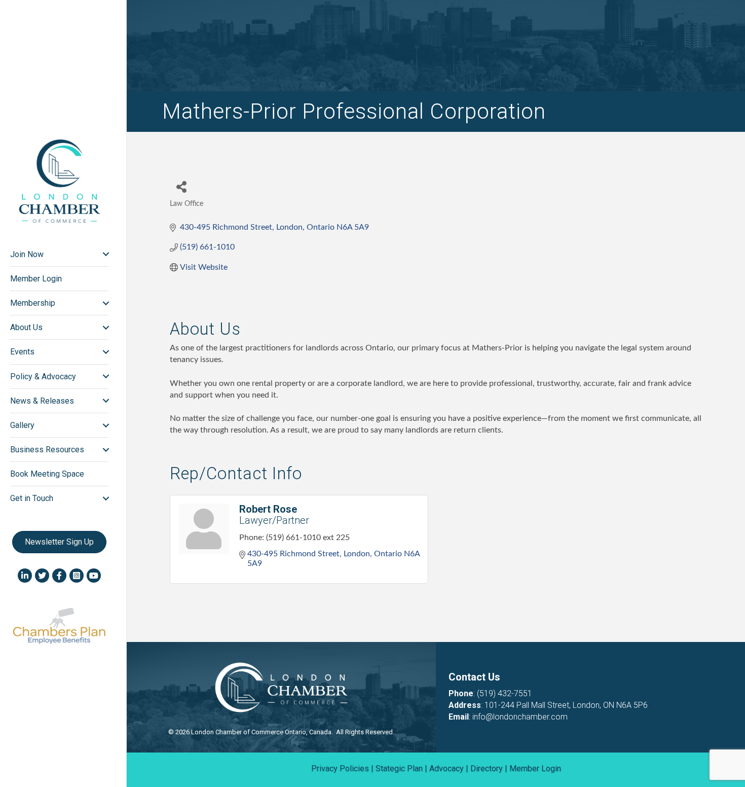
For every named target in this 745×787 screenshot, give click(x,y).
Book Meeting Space (47, 474)
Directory (486, 768)
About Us (26, 327)
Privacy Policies (340, 768)
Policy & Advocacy (43, 376)
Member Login (36, 278)
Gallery (22, 425)
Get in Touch (31, 498)
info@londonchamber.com (520, 717)
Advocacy (446, 768)
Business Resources (47, 449)
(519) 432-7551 (504, 693)
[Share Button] (181, 186)
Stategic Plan (399, 768)
